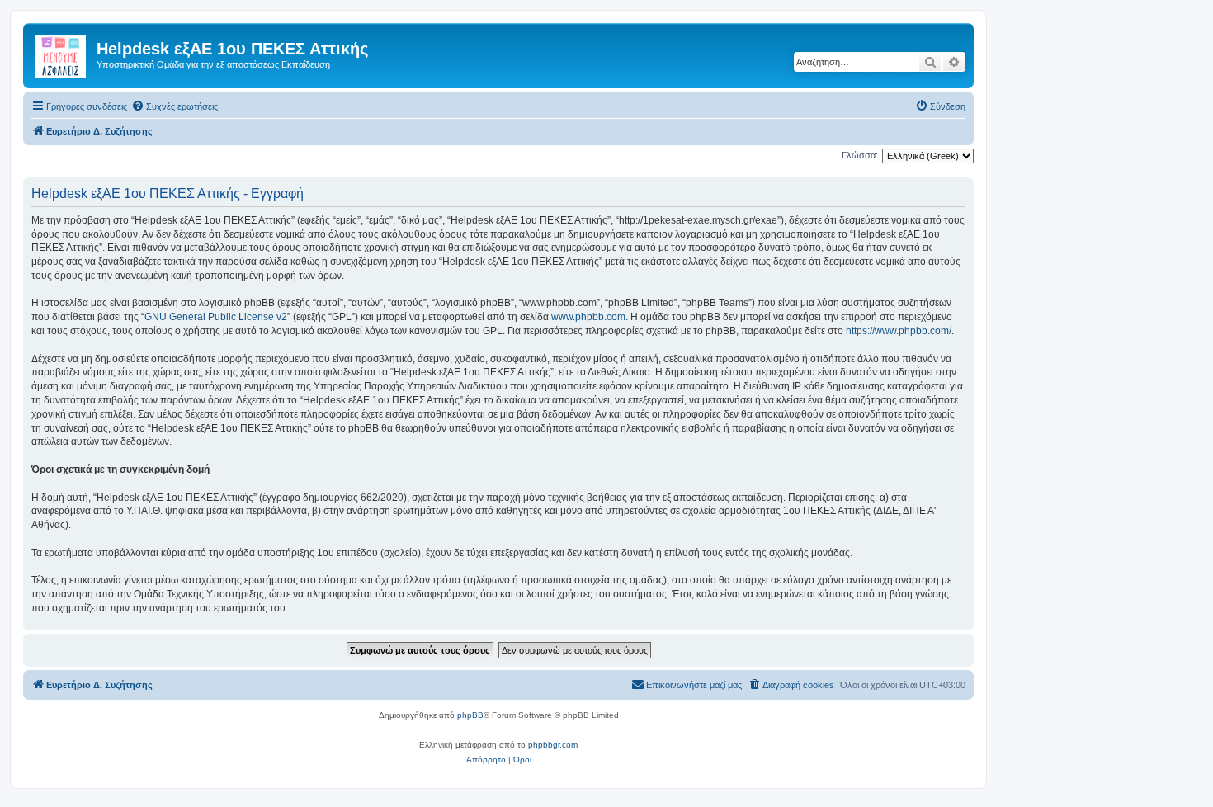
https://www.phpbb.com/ (898, 331)
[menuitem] (174, 106)
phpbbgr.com (553, 744)
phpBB (470, 715)
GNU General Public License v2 (215, 317)
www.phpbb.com (588, 317)
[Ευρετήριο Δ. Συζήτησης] (62, 53)
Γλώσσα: (860, 155)
